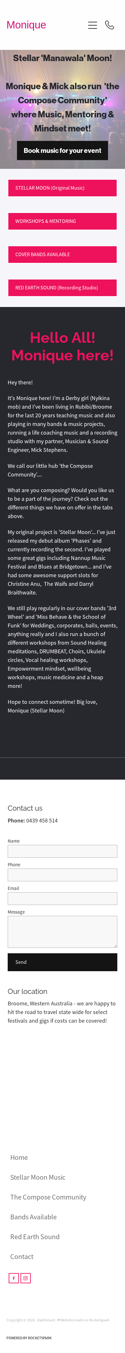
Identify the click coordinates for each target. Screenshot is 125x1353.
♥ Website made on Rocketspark (83, 1320)
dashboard (46, 1320)
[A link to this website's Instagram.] (26, 1278)
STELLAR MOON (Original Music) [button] (50, 188)
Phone (14, 864)
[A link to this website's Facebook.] (14, 1278)
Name (14, 840)
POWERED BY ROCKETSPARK (29, 1338)
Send (21, 962)
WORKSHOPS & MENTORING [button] (45, 221)
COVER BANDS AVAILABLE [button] (42, 254)
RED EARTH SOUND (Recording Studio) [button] (56, 288)
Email (13, 888)
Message (16, 911)
